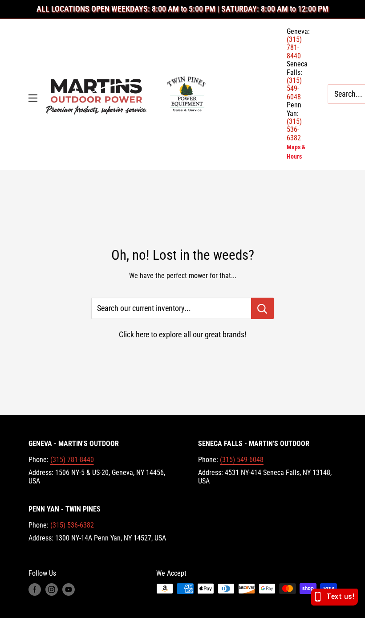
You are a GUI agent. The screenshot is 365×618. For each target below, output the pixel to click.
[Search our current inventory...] (262, 308)
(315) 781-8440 (72, 459)
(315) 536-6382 (72, 525)
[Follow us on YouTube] (68, 589)
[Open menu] (32, 98)
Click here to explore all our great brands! (182, 334)
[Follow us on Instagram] (51, 589)
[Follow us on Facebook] (34, 589)
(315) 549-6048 (242, 459)
